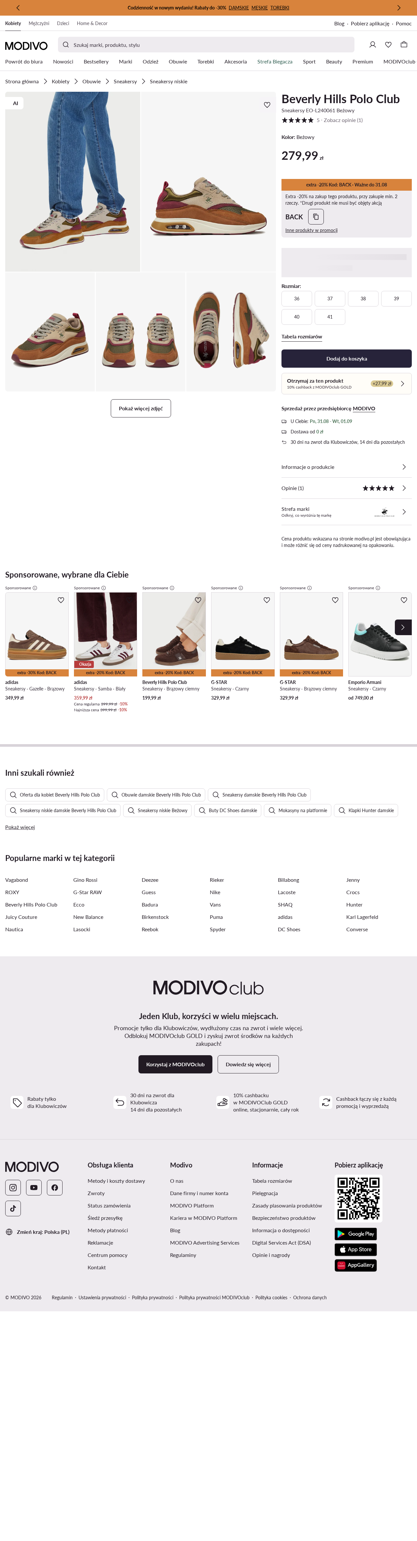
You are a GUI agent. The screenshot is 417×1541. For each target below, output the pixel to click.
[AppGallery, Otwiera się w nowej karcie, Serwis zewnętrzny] (356, 1265)
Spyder (218, 929)
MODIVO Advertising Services (208, 1242)
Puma (216, 917)
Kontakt (126, 1267)
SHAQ (285, 904)
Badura (150, 904)
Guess (149, 892)
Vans (215, 904)
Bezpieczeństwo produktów (290, 1217)
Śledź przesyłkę (126, 1217)
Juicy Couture (21, 917)
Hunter (354, 904)
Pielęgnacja (290, 1193)
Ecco (78, 904)
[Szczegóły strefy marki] (404, 512)
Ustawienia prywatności (102, 1297)
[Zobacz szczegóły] (404, 467)
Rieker (217, 880)
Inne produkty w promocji (311, 230)
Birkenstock (155, 917)
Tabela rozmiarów (290, 1180)
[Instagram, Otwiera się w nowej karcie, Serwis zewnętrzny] (13, 1187)
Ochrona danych (310, 1297)
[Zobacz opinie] (404, 488)
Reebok (150, 929)
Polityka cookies (271, 1297)
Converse (357, 929)
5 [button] (322, 120)
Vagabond (16, 880)
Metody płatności (126, 1230)
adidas (285, 917)
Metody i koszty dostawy (126, 1180)
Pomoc (404, 23)
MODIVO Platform (208, 1205)
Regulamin (62, 1297)
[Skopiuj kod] (316, 217)
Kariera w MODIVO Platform (208, 1217)
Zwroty (126, 1193)
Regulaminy (208, 1254)
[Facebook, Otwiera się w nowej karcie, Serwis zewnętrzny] (55, 1187)
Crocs (353, 892)
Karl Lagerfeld (362, 917)
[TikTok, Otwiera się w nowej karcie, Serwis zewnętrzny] (13, 1208)
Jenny (353, 880)
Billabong (288, 880)
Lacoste (286, 892)
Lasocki (81, 929)
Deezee (150, 880)
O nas (207, 1180)
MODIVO (364, 408)
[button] (72, 182)
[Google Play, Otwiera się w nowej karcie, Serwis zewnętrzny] (356, 1234)
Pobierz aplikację (373, 24)
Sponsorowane (18, 587)
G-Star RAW (87, 892)
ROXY (12, 892)
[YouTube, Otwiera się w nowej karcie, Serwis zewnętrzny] (34, 1187)
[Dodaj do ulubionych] (267, 105)
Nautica (14, 929)
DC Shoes (289, 929)
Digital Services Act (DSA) (290, 1242)
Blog (342, 24)
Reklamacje (126, 1242)
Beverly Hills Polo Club (340, 98)
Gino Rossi (85, 880)
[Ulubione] (388, 44)
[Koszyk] (404, 44)
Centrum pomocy (126, 1254)
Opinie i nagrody (290, 1254)
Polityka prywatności (152, 1297)
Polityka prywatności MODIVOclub (214, 1297)
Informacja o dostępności (290, 1230)
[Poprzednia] (18, 8)
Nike (215, 892)
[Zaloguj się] (373, 44)
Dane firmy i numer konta (208, 1193)
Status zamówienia (126, 1205)
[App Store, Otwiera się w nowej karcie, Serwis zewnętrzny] (356, 1249)
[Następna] (399, 8)
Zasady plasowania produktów (290, 1205)
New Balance (88, 917)
